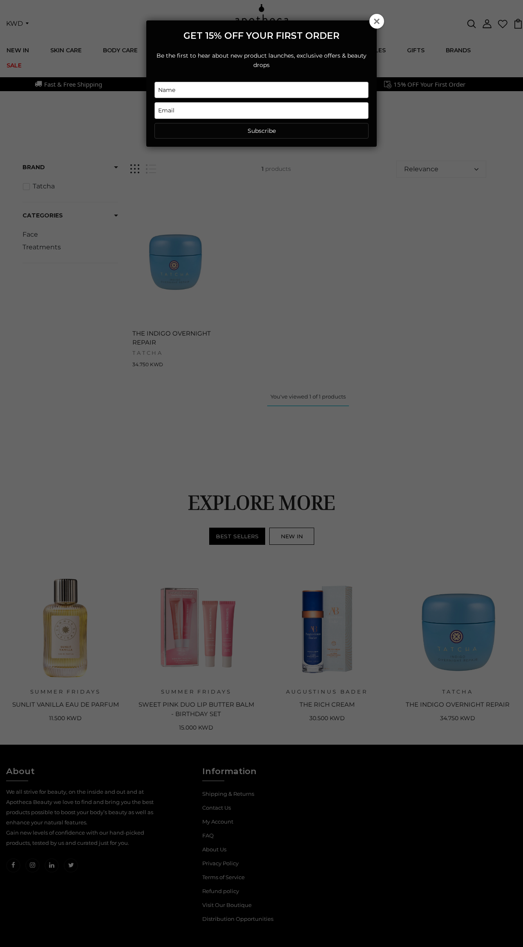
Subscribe (262, 130)
